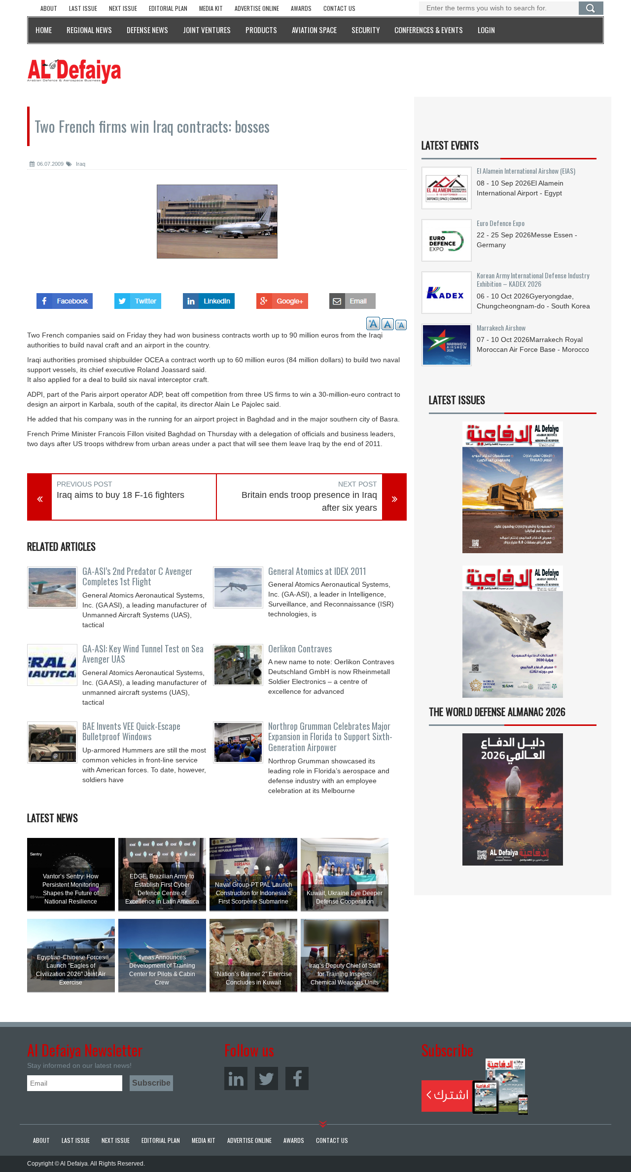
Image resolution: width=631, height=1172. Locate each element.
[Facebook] (297, 1078)
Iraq (79, 164)
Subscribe (474, 1087)
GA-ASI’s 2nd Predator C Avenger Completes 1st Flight (137, 576)
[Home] (74, 71)
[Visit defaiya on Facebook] (64, 298)
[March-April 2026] (512, 491)
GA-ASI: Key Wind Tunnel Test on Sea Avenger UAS (143, 654)
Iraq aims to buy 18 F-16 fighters (120, 495)
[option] (217, 229)
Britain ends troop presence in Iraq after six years (309, 501)
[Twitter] (266, 1078)
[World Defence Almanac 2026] (512, 799)
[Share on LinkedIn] (209, 298)
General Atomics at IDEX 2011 (317, 571)
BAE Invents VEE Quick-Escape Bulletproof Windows (131, 731)
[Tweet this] (137, 298)
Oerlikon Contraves (300, 648)
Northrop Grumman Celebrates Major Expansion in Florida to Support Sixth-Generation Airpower (330, 736)
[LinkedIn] (235, 1078)
